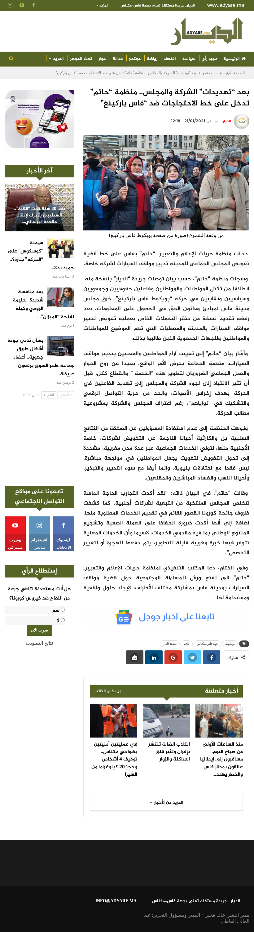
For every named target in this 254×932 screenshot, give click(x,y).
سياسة (188, 58)
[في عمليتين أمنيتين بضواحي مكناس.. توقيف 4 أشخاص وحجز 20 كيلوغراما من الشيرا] (113, 721)
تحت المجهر (81, 58)
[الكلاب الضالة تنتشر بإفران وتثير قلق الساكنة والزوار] (166, 721)
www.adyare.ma (225, 5)
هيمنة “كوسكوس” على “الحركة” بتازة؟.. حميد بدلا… (40, 255)
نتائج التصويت (39, 643)
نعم (55, 610)
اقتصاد (170, 58)
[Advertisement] (39, 442)
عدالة (117, 58)
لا (58, 620)
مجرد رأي (209, 58)
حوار (102, 58)
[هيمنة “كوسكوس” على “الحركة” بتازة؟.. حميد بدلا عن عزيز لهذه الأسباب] (60, 248)
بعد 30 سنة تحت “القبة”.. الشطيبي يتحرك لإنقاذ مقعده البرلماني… (39, 215)
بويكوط (230, 643)
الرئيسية (231, 58)
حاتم (187, 643)
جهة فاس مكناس (207, 643)
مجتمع (135, 58)
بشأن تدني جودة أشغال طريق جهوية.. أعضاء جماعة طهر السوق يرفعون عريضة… (41, 357)
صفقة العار (170, 643)
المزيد (103, 5)
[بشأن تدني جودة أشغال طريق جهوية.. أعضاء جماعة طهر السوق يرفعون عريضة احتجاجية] (60, 346)
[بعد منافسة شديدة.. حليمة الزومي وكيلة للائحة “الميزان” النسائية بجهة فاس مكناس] (60, 297)
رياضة (152, 58)
